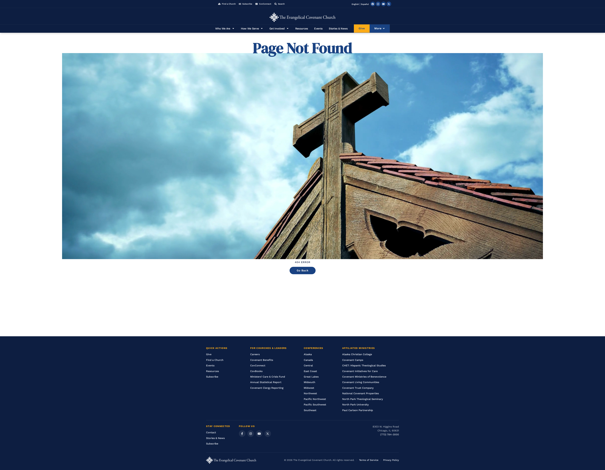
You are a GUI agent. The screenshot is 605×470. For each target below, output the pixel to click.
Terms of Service (368, 460)
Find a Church (214, 359)
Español (365, 4)
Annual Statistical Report (265, 382)
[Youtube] (383, 4)
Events (318, 28)
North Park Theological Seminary (362, 399)
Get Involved (277, 28)
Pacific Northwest (315, 399)
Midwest (309, 387)
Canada (308, 359)
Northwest (310, 393)
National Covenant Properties (360, 393)
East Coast (310, 371)
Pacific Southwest (315, 404)
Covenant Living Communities (360, 382)
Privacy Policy (391, 460)
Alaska (308, 354)
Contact (211, 432)
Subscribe (212, 376)
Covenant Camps (352, 359)
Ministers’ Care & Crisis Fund (267, 376)
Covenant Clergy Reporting (266, 387)
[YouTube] (259, 433)
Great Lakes (311, 376)
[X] (267, 433)
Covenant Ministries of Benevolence (364, 376)
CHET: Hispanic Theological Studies (364, 365)
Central (308, 365)
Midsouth (309, 382)
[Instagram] (378, 4)
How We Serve (250, 28)
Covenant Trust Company (358, 387)
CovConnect (257, 365)
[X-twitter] (388, 4)
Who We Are (222, 28)
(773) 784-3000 (389, 434)
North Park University (355, 404)
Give (208, 354)
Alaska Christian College (357, 354)
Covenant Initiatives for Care (360, 371)
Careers (255, 354)
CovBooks (256, 371)
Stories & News (338, 28)
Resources (301, 28)
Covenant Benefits (261, 359)
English (355, 4)
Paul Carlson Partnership (357, 410)
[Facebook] (372, 4)
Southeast (310, 410)
